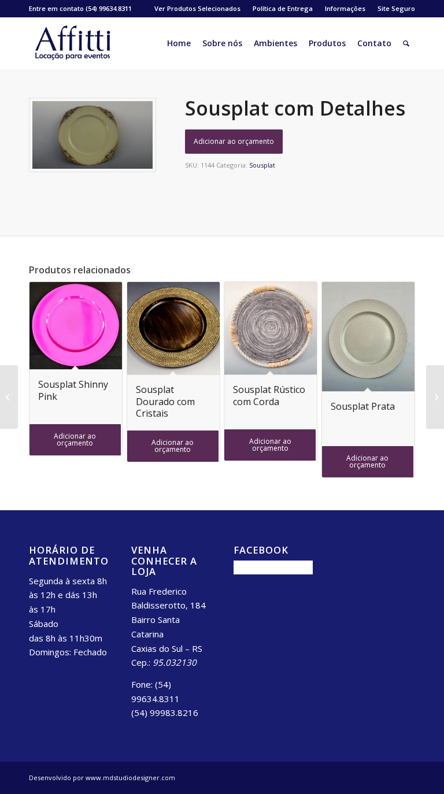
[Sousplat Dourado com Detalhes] (9, 397)
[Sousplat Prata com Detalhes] (435, 397)
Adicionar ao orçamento (234, 141)
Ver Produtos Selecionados (197, 8)
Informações (345, 8)
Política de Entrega (283, 8)
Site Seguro (396, 8)
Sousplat (262, 165)
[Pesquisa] (406, 43)
